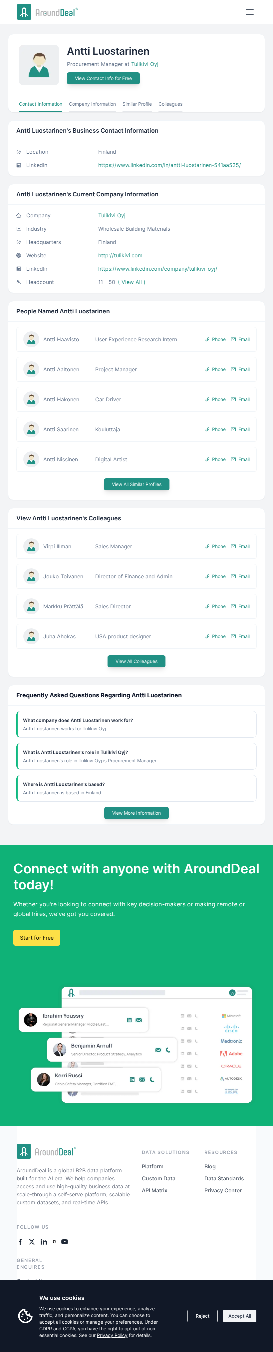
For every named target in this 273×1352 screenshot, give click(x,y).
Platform (152, 1166)
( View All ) (131, 282)
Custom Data (158, 1178)
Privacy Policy (112, 1335)
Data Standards (224, 1178)
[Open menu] (249, 12)
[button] (136, 339)
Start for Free (37, 937)
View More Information (136, 813)
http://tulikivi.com (120, 255)
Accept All (239, 1316)
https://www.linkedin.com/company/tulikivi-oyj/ (157, 268)
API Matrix (154, 1190)
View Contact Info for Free (103, 78)
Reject (202, 1316)
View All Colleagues (136, 661)
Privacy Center (223, 1190)
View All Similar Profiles (136, 484)
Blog (210, 1166)
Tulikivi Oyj (144, 64)
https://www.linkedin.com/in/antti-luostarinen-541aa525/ (169, 165)
